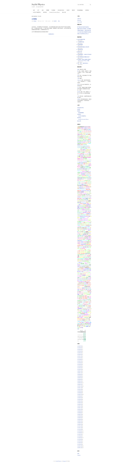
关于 (38, 10)
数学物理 (83, 253)
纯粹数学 (88, 252)
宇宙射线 (87, 174)
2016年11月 (79, 447)
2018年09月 (79, 411)
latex (83, 130)
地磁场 (88, 227)
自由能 (89, 143)
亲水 (80, 294)
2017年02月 (79, 442)
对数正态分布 (87, 281)
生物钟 (90, 302)
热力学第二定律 (84, 276)
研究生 (86, 279)
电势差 (87, 171)
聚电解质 (89, 168)
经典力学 (79, 232)
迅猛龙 (85, 183)
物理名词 (86, 185)
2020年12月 (79, 371)
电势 (88, 140)
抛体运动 (85, 177)
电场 (78, 130)
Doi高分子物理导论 (37, 12)
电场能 (80, 280)
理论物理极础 (80, 10)
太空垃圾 (82, 243)
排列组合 (89, 158)
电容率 (87, 202)
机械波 (86, 313)
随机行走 (86, 129)
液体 (88, 240)
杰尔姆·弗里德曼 (82, 279)
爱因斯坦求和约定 (81, 160)
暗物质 (89, 305)
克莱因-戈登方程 (80, 321)
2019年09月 (79, 391)
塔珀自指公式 (82, 267)
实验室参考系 (86, 314)
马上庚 (80, 186)
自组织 (87, 302)
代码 (88, 179)
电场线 (87, 270)
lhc (90, 226)
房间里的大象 (87, 180)
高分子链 (86, 199)
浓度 (80, 209)
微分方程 (88, 151)
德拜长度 (79, 259)
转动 (84, 309)
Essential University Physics (54, 12)
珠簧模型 (79, 241)
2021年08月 (79, 359)
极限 (82, 236)
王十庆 (89, 288)
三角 (83, 161)
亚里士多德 (86, 243)
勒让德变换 (82, 286)
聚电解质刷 (81, 126)
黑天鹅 (82, 180)
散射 (90, 264)
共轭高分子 (86, 192)
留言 (43, 10)
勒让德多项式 (88, 133)
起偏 (89, 198)
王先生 (78, 99)
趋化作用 (87, 209)
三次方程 (83, 266)
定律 (82, 186)
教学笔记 (45, 12)
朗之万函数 (85, 200)
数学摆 (80, 222)
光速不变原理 (88, 195)
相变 (87, 142)
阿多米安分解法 (87, 126)
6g (83, 317)
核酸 (90, 311)
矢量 (78, 126)
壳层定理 (81, 216)
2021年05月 (79, 364)
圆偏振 (83, 198)
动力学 (81, 163)
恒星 (84, 326)
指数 (90, 229)
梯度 (80, 131)
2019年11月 (79, 387)
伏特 (82, 271)
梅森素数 (89, 285)
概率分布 (82, 224)
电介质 (88, 156)
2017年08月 (79, 432)
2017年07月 (79, 434)
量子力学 (84, 135)
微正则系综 (82, 217)
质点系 (86, 165)
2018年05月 (79, 417)
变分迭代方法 (81, 295)
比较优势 (86, 154)
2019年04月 (79, 399)
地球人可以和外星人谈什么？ (83, 33)
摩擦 (90, 243)
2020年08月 (79, 376)
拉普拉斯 (84, 234)
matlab (80, 129)
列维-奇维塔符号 (80, 254)
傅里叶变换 (81, 162)
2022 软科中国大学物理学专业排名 (84, 32)
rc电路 (80, 299)
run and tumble (82, 211)
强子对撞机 (87, 226)
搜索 (90, 4)
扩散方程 (86, 236)
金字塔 (82, 284)
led (82, 194)
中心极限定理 (85, 304)
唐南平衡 (81, 257)
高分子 (86, 152)
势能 (89, 139)
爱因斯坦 (79, 128)
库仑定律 (81, 138)
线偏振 (86, 198)
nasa (88, 303)
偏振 (79, 156)
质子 (78, 280)
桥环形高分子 (80, 212)
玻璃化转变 (85, 220)
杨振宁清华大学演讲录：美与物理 (84, 28)
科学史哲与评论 (61, 10)
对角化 (85, 285)
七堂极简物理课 (87, 245)
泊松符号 (86, 254)
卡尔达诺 (87, 266)
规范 (90, 259)
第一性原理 (79, 296)
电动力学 (84, 176)
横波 (89, 313)
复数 (84, 156)
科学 (90, 153)
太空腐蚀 (34, 19)
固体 (89, 216)
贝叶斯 (78, 197)
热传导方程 (81, 238)
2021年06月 (79, 362)
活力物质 (79, 221)
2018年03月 (79, 421)
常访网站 (53, 10)
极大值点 (81, 247)
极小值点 (85, 247)
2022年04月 (79, 351)
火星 (82, 316)
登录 (78, 453)
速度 (85, 161)
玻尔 (80, 174)
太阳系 (82, 326)
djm (83, 179)
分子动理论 (87, 325)
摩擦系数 (87, 206)
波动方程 (79, 202)
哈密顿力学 (82, 167)
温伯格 (82, 129)
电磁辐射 (88, 241)
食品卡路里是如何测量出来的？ (83, 56)
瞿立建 (35, 21)
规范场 (87, 261)
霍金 (90, 174)
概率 (89, 207)
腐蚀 (82, 241)
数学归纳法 (84, 256)
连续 (78, 236)
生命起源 (84, 311)
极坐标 (88, 161)
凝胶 (78, 179)
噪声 (82, 299)
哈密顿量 (87, 167)
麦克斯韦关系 (87, 286)
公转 (80, 289)
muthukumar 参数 (87, 258)
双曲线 (90, 231)
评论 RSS (79, 20)
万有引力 (86, 128)
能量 (89, 165)
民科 (80, 322)
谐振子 (81, 317)
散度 (82, 140)
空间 (86, 170)
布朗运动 (87, 322)
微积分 (87, 320)
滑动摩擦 (81, 207)
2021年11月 (79, 356)
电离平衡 (82, 172)
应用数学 (79, 253)
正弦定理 (89, 307)
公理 (86, 194)
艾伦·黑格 (84, 193)
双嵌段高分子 (82, 188)
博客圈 (47, 10)
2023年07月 (79, 346)
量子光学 (79, 325)
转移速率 (88, 275)
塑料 (83, 185)
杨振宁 (83, 152)
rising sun (79, 80)
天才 (85, 197)
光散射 (89, 263)
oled (81, 194)
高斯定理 (88, 135)
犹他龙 (88, 183)
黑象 (80, 180)
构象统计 (82, 213)
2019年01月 (79, 404)
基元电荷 (87, 268)
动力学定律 (86, 232)
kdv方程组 (79, 320)
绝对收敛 (87, 186)
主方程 (80, 276)
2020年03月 (79, 381)
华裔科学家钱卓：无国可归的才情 (84, 30)
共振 (83, 302)
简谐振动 (88, 213)
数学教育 (85, 212)
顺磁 (84, 222)
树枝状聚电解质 (87, 316)
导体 (81, 148)
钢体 (81, 311)
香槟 (84, 239)
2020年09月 (79, 374)
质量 (84, 163)
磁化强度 (87, 222)
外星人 (82, 322)
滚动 (85, 321)
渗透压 (89, 134)
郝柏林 (86, 288)
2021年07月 (79, 361)
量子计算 (85, 303)
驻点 (83, 262)
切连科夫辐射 (80, 177)
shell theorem (85, 216)
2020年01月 (79, 384)
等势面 (78, 172)
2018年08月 (79, 412)
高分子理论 (79, 185)
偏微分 (81, 165)
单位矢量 (88, 318)
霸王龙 (85, 184)
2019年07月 (79, 394)
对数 (78, 230)
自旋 (89, 152)
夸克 (81, 149)
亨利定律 (89, 239)
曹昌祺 (89, 323)
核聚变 (78, 323)
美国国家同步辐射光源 (84, 181)
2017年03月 (79, 441)
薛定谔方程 (83, 202)
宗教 (88, 296)
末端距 (82, 156)
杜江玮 (78, 91)
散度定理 (87, 267)
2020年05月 (79, 377)
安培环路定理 (82, 206)
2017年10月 (79, 429)
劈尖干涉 (89, 312)
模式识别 (83, 226)
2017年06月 (79, 436)
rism (90, 240)
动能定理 (86, 323)
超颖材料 (79, 284)
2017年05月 (79, 437)
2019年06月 (79, 396)
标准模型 (85, 144)
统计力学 (83, 221)
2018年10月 (79, 409)
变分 (84, 165)
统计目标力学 (81, 281)
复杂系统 (80, 302)
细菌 (79, 157)
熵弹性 (87, 215)
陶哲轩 (78, 135)
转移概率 (84, 275)
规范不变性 (79, 261)
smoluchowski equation (85, 190)
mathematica (79, 171)
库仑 (84, 268)
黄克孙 (81, 158)
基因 (83, 175)
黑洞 (88, 289)
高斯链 (78, 163)
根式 (82, 231)
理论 (87, 238)
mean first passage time (81, 189)
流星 (79, 326)
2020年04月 (79, 379)
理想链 (81, 144)
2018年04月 (79, 419)
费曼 (83, 154)
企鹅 (78, 226)
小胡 (78, 78)
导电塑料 (82, 192)
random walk (86, 224)
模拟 (81, 218)
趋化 (86, 211)
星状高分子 (85, 143)
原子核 (81, 327)
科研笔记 (87, 10)
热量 (79, 204)
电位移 (84, 203)
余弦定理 (85, 307)
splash (85, 262)
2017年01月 (79, 444)
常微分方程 (79, 134)
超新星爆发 (79, 195)
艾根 (83, 312)
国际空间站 (79, 227)
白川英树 (80, 193)
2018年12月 (79, 406)
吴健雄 (85, 295)
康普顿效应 (86, 317)
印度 (88, 170)
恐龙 (79, 183)
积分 (87, 138)
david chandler (84, 240)
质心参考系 (81, 314)
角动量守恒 (83, 147)
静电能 (85, 148)
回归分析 (80, 305)
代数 (88, 229)
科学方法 (85, 162)
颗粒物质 (85, 291)
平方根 (80, 231)
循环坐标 (83, 248)
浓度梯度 (83, 209)
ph (77, 263)
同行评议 (85, 229)
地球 (85, 213)
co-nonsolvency (86, 264)
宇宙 (90, 171)
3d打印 (80, 316)
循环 (81, 234)
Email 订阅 (79, 22)
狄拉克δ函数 (88, 197)
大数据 (88, 300)
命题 (84, 194)
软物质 (89, 220)
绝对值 (86, 230)
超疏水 (84, 142)
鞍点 (88, 247)
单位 (79, 244)
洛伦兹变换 (82, 313)
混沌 (81, 161)
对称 (89, 254)
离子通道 (85, 290)
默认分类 (64, 12)
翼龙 (82, 184)
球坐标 (78, 264)
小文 (78, 96)
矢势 (84, 259)
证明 (78, 154)
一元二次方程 (82, 230)
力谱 (79, 199)
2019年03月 (79, 401)
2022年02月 (79, 354)
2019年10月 (79, 389)
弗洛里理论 (85, 157)
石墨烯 (87, 326)
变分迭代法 (89, 177)
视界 (86, 309)
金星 (81, 323)
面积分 (80, 271)
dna (85, 221)
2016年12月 (79, 446)
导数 (81, 135)
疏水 (82, 294)
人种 (82, 291)
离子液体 (84, 134)
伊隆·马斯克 (84, 296)
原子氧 (84, 241)
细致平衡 (86, 172)
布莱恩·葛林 (81, 293)
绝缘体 (84, 270)
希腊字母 (79, 266)
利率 (87, 234)
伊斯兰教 (80, 298)
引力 (83, 148)
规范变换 (87, 259)
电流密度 (81, 309)
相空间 (78, 144)
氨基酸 (80, 312)
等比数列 (88, 221)
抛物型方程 (88, 321)
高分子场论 (88, 184)
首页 (34, 10)
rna (78, 312)
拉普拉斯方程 (81, 282)
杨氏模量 (85, 312)
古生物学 (82, 183)
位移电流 (84, 204)
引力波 (84, 138)
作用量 (81, 166)
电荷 (82, 268)
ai (77, 322)
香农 (83, 323)
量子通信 (83, 174)
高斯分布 (86, 160)
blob (78, 272)
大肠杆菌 (89, 211)
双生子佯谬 (81, 272)
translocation (87, 188)
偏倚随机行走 (82, 137)
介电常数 (88, 273)
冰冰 (78, 75)
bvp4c (80, 130)
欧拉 (78, 198)
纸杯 (78, 69)
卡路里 (87, 203)
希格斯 (83, 305)
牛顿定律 (83, 320)
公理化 (80, 256)
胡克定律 (81, 200)
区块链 (81, 303)
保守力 (80, 179)
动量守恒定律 (85, 139)
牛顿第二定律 (82, 133)
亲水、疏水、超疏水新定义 (82, 63)
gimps (78, 286)
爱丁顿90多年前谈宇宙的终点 (83, 27)
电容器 (88, 148)
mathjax (85, 179)
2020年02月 (79, 382)
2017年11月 (79, 427)
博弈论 (89, 194)
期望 (87, 207)
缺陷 (86, 217)
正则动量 (84, 261)
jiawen (78, 84)
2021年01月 (79, 369)
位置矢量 (79, 235)
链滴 (81, 157)
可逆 (79, 234)
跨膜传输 (82, 153)
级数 (84, 186)
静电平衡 (84, 171)
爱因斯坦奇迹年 (80, 245)
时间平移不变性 (83, 252)
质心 (83, 208)
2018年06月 (79, 416)
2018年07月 (79, 414)
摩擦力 (82, 128)
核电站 (83, 227)
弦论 (87, 134)
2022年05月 (79, 349)
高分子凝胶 (86, 153)
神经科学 (84, 273)
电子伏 (85, 271)
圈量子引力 (88, 282)
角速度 (82, 235)
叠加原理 (81, 270)
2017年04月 (79, 439)
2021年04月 (79, 366)
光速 (88, 309)
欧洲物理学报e (85, 218)
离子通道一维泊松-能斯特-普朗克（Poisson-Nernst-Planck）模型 (84, 60)
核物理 (78, 327)
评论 (59, 21)
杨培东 (83, 288)
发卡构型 (88, 212)
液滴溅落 (88, 262)
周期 (82, 222)
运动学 (89, 235)
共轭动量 (82, 250)
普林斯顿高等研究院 (86, 308)
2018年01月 (79, 424)
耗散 (81, 208)
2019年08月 (79, 392)
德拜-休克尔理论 (86, 257)
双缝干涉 (87, 163)
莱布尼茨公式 (86, 293)
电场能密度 (84, 280)
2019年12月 (79, 386)
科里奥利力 (81, 249)
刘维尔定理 (84, 168)
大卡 (81, 204)
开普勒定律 (82, 170)
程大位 (80, 277)
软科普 (68, 10)
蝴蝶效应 (85, 300)
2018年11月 (79, 407)
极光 (86, 227)
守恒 (79, 161)
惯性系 (78, 313)
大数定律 (80, 304)
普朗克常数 (88, 244)
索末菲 (87, 175)
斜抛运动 (88, 149)
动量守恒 (86, 250)
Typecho (78, 455)
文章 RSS (79, 18)
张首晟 (78, 303)
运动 (80, 236)
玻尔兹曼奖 (81, 220)
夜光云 (86, 263)
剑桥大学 (80, 262)
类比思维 (89, 295)
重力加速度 (83, 215)
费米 (90, 317)
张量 (90, 322)
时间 (85, 282)
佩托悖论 (84, 318)
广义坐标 (88, 249)
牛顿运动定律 (83, 244)
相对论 (80, 154)
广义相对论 (79, 175)
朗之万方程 (85, 299)
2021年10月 (79, 357)
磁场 (82, 259)
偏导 (87, 277)
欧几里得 (82, 197)
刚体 (81, 152)
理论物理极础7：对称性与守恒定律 (84, 54)
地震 (85, 175)
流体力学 (89, 162)
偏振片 (80, 198)
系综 (89, 320)
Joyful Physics (38, 4)
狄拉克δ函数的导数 (81, 39)
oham (90, 175)
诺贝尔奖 (86, 272)
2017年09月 (79, 431)
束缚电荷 (81, 203)
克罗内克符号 (87, 253)
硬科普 (73, 10)
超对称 (89, 279)
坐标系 (90, 234)
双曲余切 (82, 199)
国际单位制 (79, 176)
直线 (84, 231)
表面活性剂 (79, 240)
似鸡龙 (80, 184)
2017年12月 (79, 426)
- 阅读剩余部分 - (51, 34)
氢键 (79, 263)
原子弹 (80, 318)
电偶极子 (85, 140)
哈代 (87, 147)
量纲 (78, 318)
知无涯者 (80, 139)
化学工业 (83, 289)
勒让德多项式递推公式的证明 (83, 46)
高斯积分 (84, 149)
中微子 (86, 305)
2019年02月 (79, 402)
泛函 (85, 249)
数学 (89, 142)
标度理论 (87, 137)
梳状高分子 (88, 271)
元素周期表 (79, 308)
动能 (80, 248)
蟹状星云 (84, 195)
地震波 (88, 291)
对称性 (89, 129)
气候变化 (81, 307)
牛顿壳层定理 (80, 49)
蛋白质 (87, 311)
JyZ (78, 87)
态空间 (82, 232)
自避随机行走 (83, 225)
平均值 (84, 207)
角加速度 (86, 235)
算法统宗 (84, 277)
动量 (86, 289)
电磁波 (89, 176)
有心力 (78, 170)
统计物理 (85, 158)
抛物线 (87, 231)
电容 (82, 143)
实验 (89, 238)
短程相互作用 (88, 225)
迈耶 (89, 326)
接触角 (85, 294)
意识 (81, 273)
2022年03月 (79, 352)
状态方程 (86, 284)
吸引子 (81, 300)
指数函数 (82, 263)
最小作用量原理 (86, 166)
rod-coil (78, 213)
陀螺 (78, 307)
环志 (80, 226)
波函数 (89, 200)
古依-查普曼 (84, 298)
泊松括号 (80, 168)
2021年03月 (79, 367)
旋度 (89, 147)
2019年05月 (79, 397)
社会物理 (81, 290)
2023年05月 (79, 347)
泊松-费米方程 (83, 151)
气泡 (86, 239)
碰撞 (87, 176)
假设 (85, 238)
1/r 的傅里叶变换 (80, 41)
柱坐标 (81, 264)
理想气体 (83, 325)
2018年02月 (79, 422)
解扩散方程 (79, 51)
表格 (87, 181)
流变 (78, 289)
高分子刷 (85, 130)
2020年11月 (79, 372)
